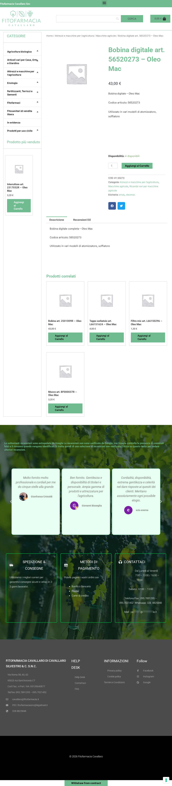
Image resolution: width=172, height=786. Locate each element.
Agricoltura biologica (22, 51)
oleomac (130, 194)
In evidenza (13, 122)
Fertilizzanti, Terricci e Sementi (22, 93)
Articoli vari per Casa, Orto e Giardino (22, 61)
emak (122, 194)
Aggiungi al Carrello (137, 165)
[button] (104, 3)
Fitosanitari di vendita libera (22, 113)
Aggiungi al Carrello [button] (19, 205)
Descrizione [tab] (56, 219)
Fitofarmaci (22, 102)
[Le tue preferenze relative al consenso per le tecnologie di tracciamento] (166, 780)
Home (49, 35)
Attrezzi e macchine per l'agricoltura (22, 73)
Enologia (22, 83)
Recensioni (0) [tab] (82, 219)
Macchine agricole (106, 35)
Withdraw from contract (86, 783)
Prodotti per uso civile (22, 130)
